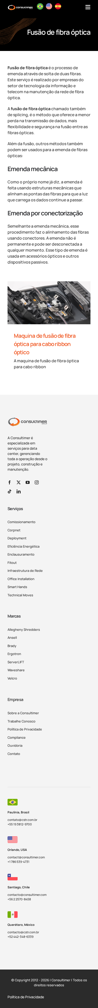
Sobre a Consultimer (23, 713)
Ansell (12, 637)
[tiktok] (10, 491)
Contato (14, 753)
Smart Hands (17, 587)
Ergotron (14, 654)
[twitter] (19, 482)
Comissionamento (21, 522)
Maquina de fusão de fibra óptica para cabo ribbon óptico (45, 344)
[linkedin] (19, 491)
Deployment (17, 538)
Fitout (12, 562)
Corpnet (14, 530)
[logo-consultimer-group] (27, 419)
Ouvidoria (15, 745)
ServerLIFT (16, 662)
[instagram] (37, 482)
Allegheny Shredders (24, 629)
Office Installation (21, 579)
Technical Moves (20, 595)
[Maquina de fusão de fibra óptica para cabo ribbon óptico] (49, 302)
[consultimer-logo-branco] (20, 6)
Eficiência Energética (23, 546)
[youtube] (28, 482)
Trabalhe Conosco (21, 721)
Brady (12, 646)
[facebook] (10, 482)
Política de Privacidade (25, 729)
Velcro (12, 678)
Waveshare (16, 670)
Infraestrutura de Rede (25, 570)
